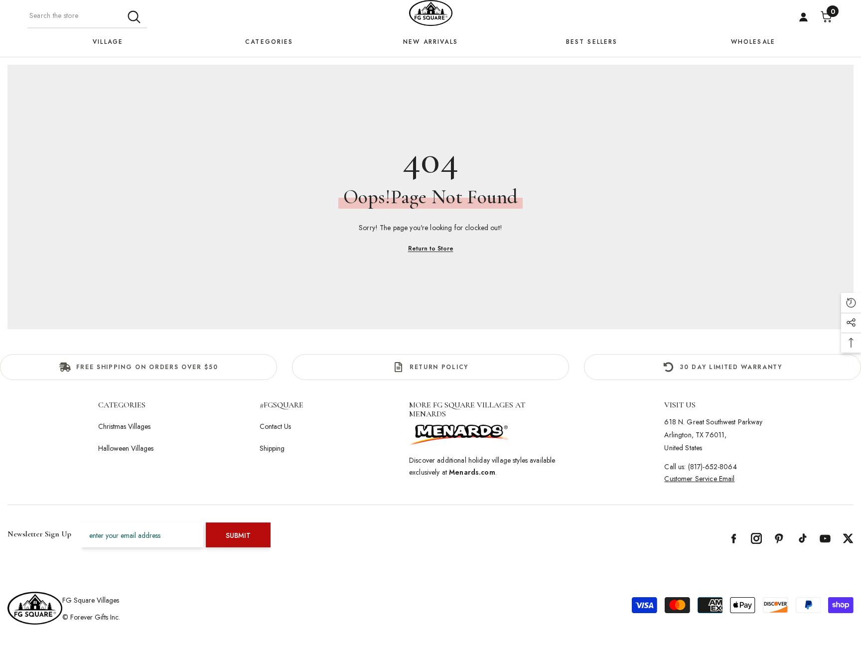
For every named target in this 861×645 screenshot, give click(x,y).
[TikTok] (802, 538)
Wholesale (753, 41)
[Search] (87, 15)
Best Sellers (592, 41)
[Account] (803, 17)
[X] (848, 538)
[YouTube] (825, 538)
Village (108, 41)
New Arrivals (430, 41)
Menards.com (472, 472)
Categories (269, 41)
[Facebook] (733, 538)
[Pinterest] (779, 538)
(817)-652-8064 (712, 467)
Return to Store (430, 248)
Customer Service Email (699, 479)
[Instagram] (756, 538)
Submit (238, 535)
